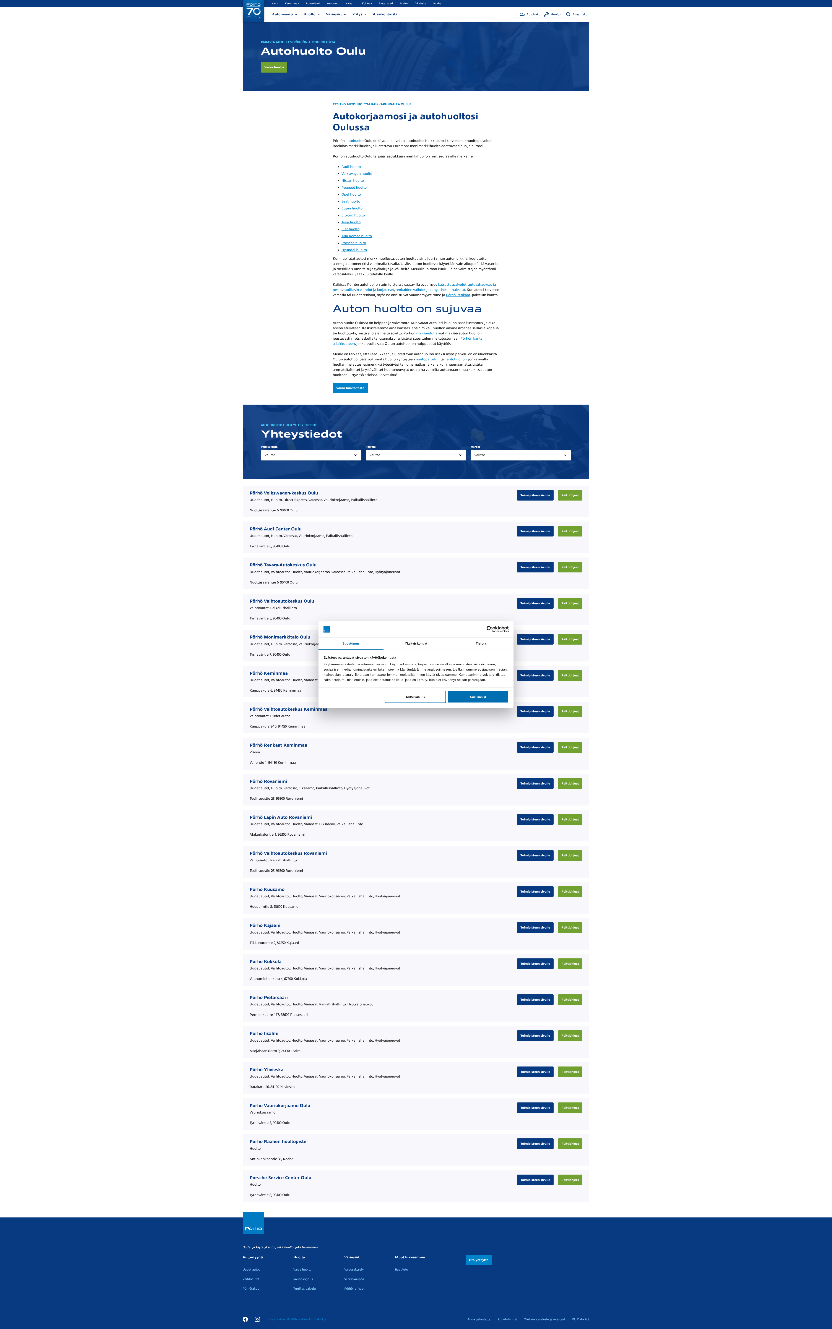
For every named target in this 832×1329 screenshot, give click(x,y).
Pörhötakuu (251, 1288)
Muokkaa (413, 697)
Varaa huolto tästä (350, 388)
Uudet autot (251, 1269)
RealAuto (401, 1269)
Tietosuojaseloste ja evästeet (544, 1319)
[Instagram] (257, 1319)
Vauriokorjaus (303, 1279)
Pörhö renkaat (354, 1288)
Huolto (309, 14)
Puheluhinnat (507, 1319)
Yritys (357, 14)
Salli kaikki (478, 697)
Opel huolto (351, 194)
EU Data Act (580, 1319)
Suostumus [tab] (351, 643)
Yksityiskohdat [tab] (416, 643)
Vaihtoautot (251, 1279)
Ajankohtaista (385, 14)
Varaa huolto (302, 1269)
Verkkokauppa (354, 1279)
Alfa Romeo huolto (356, 236)
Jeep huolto (351, 222)
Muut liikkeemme (410, 1257)
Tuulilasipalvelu (304, 1288)
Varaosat (334, 14)
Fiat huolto (350, 229)
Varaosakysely (354, 1269)
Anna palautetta (479, 1319)
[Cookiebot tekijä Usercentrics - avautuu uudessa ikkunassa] (490, 629)
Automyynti (282, 14)
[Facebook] (245, 1319)
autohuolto (355, 141)
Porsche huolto (353, 243)
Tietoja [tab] (481, 643)
